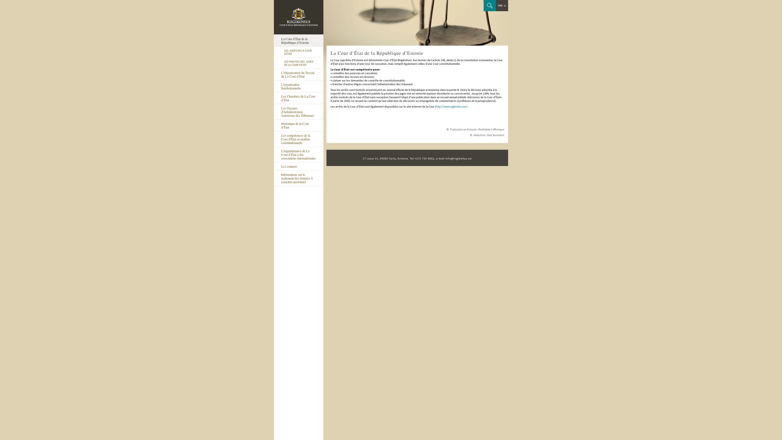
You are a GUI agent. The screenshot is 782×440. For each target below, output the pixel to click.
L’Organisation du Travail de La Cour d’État (297, 74)
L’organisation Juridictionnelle (291, 86)
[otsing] (490, 5)
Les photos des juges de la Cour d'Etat (298, 63)
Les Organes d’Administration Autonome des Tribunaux (297, 112)
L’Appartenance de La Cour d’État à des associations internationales (298, 154)
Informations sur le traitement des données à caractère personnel (297, 178)
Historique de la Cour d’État (295, 125)
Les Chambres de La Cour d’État (298, 98)
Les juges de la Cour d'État (298, 52)
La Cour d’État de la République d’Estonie (295, 41)
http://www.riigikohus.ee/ (451, 106)
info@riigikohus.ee (458, 158)
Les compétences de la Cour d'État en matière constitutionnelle (295, 139)
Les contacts (289, 166)
